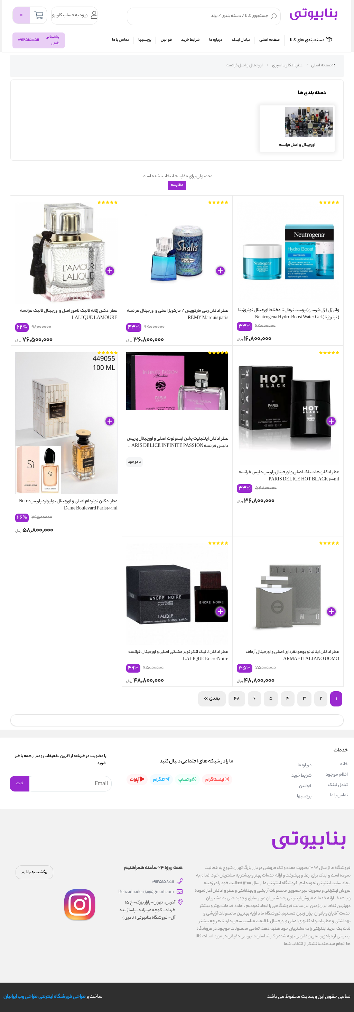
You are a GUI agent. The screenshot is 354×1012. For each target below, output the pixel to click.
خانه (344, 764)
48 (237, 699)
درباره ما (216, 40)
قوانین (166, 40)
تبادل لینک (241, 40)
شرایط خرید (190, 40)
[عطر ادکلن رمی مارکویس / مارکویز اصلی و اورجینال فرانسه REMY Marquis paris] (177, 251)
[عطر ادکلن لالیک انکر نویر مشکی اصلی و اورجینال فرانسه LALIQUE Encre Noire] (177, 592)
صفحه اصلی (269, 40)
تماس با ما (120, 40)
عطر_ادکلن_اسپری (286, 65)
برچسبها (144, 40)
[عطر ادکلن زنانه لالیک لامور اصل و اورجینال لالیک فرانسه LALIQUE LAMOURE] (66, 251)
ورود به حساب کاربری (69, 15)
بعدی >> (212, 699)
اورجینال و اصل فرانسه (244, 65)
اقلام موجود (337, 774)
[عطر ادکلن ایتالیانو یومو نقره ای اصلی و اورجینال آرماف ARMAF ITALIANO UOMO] (288, 592)
